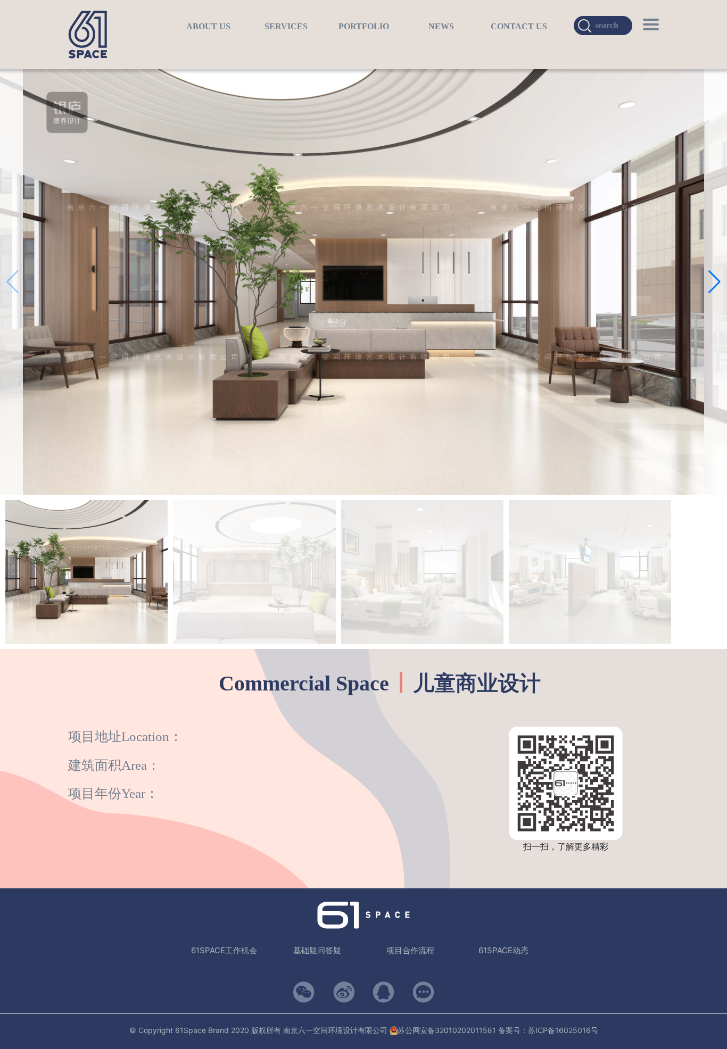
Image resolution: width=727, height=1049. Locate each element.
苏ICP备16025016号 (563, 1030)
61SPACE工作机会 (224, 950)
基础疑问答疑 (317, 950)
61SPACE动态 (503, 950)
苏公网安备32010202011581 (447, 1030)
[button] (714, 282)
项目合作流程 (410, 950)
